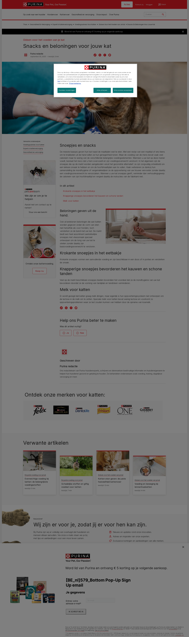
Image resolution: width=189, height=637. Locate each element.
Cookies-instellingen (67, 90)
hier (58, 81)
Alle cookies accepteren (123, 90)
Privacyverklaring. (75, 83)
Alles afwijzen (102, 90)
